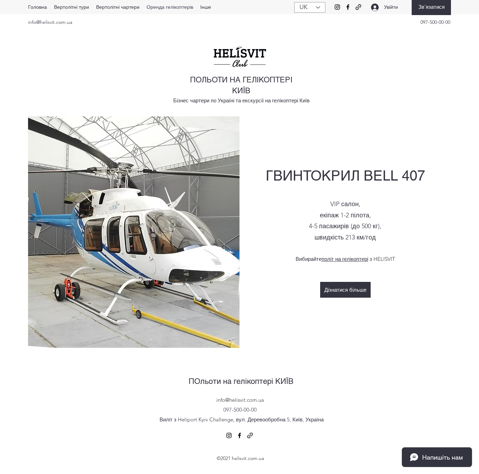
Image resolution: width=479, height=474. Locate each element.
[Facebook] (347, 7)
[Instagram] (337, 7)
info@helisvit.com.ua (50, 22)
